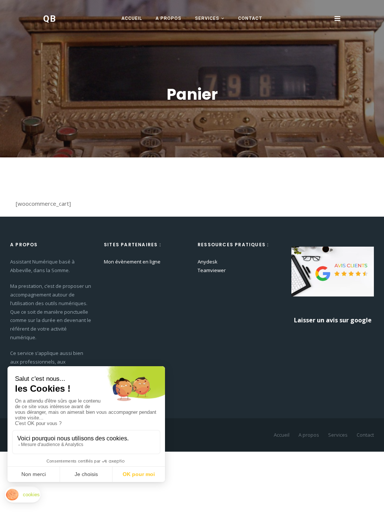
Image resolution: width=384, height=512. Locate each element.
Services (207, 18)
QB (50, 18)
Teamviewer (212, 270)
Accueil (132, 18)
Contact (250, 18)
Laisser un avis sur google (333, 320)
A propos (169, 18)
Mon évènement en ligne (132, 261)
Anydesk (208, 261)
